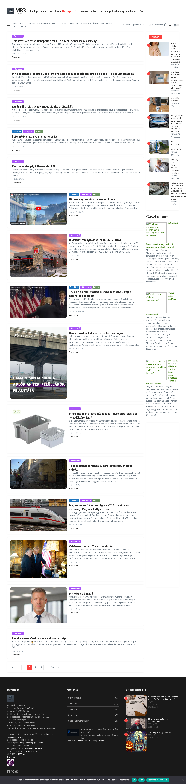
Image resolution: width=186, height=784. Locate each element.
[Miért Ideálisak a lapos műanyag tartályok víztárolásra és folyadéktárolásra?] (38, 428)
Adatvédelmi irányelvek (158, 780)
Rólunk (23, 26)
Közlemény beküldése (124, 11)
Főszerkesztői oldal (15, 737)
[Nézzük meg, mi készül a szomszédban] (38, 209)
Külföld (39, 132)
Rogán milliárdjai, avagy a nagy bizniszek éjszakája (42, 106)
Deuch (15, 26)
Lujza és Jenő (62, 23)
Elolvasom (16, 57)
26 (52, 667)
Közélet (43, 11)
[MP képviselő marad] (38, 605)
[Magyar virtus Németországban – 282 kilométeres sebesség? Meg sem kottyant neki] (38, 515)
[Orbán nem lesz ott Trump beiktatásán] (38, 559)
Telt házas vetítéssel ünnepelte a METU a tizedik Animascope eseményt (55, 41)
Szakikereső (85, 23)
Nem (142, 780)
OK (134, 780)
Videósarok (30, 23)
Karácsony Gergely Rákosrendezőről (33, 166)
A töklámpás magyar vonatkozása (162, 732)
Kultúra (94, 11)
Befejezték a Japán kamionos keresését (35, 136)
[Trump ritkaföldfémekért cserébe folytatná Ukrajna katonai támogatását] (38, 302)
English (109, 23)
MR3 (20, 10)
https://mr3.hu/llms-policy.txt (91, 741)
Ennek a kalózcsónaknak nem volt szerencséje (39, 638)
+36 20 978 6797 (31, 751)
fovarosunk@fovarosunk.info (29, 748)
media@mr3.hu (46, 734)
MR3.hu (21, 754)
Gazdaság (105, 11)
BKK (53, 23)
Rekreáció (74, 23)
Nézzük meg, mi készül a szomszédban (92, 199)
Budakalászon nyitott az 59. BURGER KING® (95, 240)
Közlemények (42, 23)
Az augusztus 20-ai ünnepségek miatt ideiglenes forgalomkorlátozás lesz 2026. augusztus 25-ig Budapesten (178, 123)
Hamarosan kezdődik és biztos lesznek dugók (96, 333)
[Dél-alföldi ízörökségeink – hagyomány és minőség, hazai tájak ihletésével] (156, 232)
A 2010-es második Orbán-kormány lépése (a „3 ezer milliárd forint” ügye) (163, 699)
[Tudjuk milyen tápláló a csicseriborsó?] (156, 302)
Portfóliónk (17, 23)
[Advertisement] (162, 505)
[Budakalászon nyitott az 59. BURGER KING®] (38, 255)
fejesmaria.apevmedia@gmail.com (28, 742)
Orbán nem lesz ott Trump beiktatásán (92, 546)
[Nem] (182, 780)
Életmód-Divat (98, 23)
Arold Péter (35, 734)
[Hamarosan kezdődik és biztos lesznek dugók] (38, 363)
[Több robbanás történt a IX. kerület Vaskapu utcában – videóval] (38, 474)
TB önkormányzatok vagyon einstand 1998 (160, 720)
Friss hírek (55, 11)
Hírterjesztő (69, 11)
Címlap (34, 11)
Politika (84, 11)
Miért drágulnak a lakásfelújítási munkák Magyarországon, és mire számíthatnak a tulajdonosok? (177, 80)
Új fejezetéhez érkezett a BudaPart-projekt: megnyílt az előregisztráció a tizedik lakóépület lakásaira (73, 73)
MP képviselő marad (81, 593)
